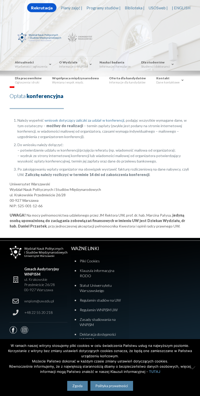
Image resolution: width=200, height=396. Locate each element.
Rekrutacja (42, 7)
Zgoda (77, 386)
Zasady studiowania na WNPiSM (98, 322)
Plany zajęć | (71, 7)
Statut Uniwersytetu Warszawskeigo (96, 288)
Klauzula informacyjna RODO (97, 273)
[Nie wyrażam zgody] (193, 367)
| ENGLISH (181, 7)
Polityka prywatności (112, 386)
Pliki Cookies (90, 261)
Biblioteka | (135, 7)
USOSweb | (158, 7)
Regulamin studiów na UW (100, 300)
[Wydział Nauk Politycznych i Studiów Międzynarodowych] (41, 37)
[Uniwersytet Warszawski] (79, 37)
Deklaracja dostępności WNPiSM (98, 337)
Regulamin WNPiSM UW (99, 310)
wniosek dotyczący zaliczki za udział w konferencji (84, 120)
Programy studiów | (103, 7)
